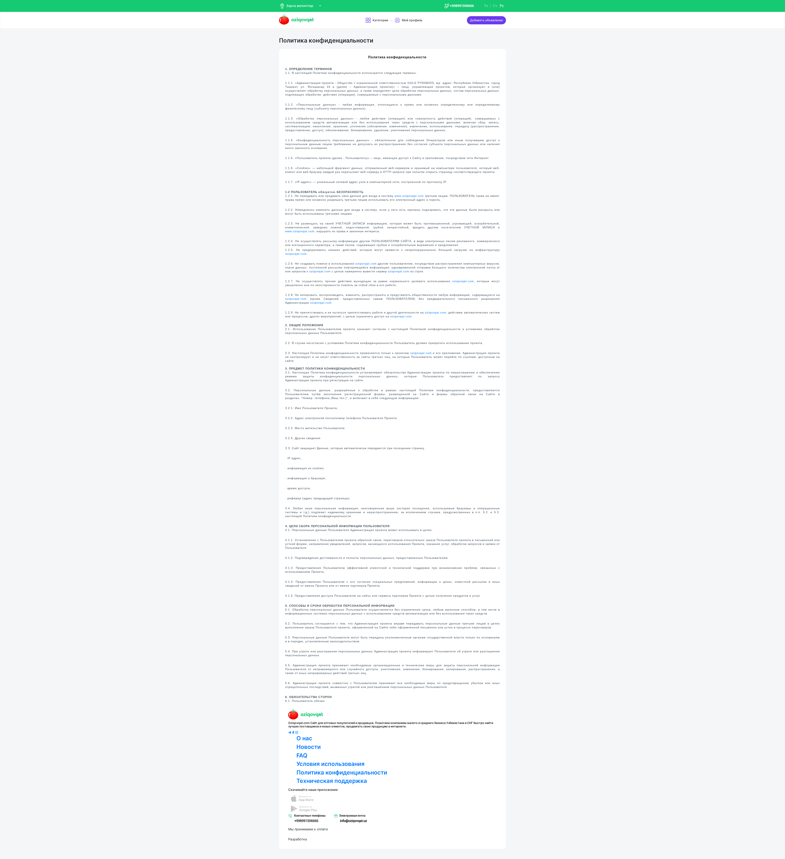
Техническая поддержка (331, 780)
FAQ (301, 755)
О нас (304, 738)
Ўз (486, 6)
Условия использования (330, 763)
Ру (502, 6)
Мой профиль (412, 20)
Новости (308, 746)
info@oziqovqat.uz (353, 821)
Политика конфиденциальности (341, 772)
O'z (495, 6)
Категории (380, 20)
